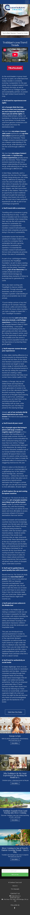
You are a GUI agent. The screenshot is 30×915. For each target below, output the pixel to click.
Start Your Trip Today (15, 712)
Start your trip (15, 874)
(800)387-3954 (16, 897)
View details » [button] (15, 743)
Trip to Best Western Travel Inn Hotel (15, 33)
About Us (15, 885)
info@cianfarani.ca (15, 896)
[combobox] (15, 871)
